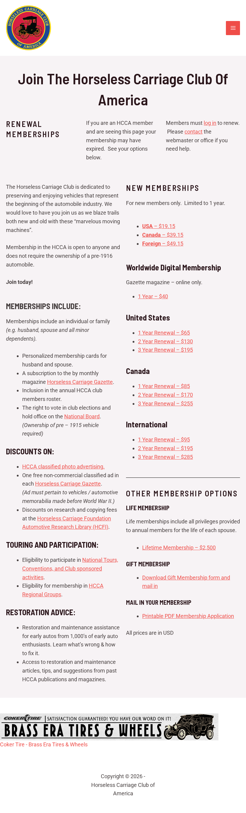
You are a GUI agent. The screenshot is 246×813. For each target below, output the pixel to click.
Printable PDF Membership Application (188, 616)
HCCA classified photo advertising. (63, 466)
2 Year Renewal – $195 (165, 448)
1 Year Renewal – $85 (164, 386)
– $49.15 (162, 243)
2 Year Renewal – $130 (165, 341)
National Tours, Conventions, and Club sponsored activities (70, 568)
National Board (82, 416)
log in (210, 123)
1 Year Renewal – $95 (164, 439)
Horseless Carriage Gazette (80, 382)
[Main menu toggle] (233, 28)
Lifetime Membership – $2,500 (179, 547)
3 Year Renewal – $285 (165, 457)
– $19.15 (158, 226)
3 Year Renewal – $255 (165, 403)
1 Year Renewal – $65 (164, 333)
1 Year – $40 (153, 296)
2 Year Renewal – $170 (165, 395)
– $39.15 (162, 235)
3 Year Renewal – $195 (165, 350)
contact (193, 131)
